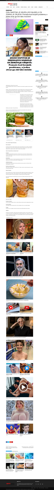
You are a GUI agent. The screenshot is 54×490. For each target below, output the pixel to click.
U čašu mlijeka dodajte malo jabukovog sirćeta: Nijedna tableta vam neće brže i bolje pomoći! (10, 470)
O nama (11, 0)
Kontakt (9, 0)
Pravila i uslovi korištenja (15, 0)
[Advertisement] (19, 78)
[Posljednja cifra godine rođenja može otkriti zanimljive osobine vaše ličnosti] (37, 52)
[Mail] (42, 484)
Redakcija (40, 76)
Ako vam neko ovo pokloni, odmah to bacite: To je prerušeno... (43, 48)
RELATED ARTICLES (8, 451)
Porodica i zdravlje (10, 9)
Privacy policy (20, 0)
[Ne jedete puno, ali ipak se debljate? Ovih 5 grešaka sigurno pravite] (29, 466)
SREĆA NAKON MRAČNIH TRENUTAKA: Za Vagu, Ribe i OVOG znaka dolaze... (43, 40)
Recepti (10, 10)
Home (6, 9)
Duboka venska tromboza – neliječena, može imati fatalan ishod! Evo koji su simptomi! (27, 447)
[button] (19, 27)
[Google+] (38, 484)
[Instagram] (40, 484)
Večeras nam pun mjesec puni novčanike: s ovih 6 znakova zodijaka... (44, 44)
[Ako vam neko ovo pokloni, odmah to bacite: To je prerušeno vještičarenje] (37, 48)
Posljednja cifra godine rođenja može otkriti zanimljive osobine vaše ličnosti (44, 52)
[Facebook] (36, 484)
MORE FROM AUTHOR (15, 451)
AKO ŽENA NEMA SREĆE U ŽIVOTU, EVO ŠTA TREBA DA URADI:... (40, 32)
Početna (7, 0)
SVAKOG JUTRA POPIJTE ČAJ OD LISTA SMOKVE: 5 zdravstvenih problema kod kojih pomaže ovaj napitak (11, 448)
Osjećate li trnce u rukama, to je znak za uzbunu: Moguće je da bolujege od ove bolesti (19, 460)
